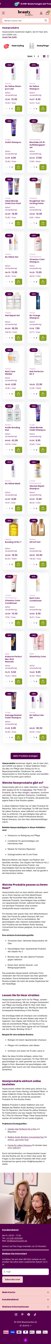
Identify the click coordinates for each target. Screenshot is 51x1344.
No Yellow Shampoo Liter (13, 87)
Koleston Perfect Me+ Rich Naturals (13, 659)
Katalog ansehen (3, 13)
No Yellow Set (11, 257)
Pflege (45, 787)
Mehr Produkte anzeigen (25, 756)
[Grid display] (44, 56)
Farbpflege (27, 790)
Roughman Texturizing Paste (37, 202)
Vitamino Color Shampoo (37, 260)
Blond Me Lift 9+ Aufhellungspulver (38, 145)
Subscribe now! (12, 1279)
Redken (8, 425)
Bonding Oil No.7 (13, 542)
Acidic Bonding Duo (12, 428)
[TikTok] (35, 1314)
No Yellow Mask (12, 483)
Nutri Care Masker (10, 372)
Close (25, 1292)
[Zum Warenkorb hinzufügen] (18, 109)
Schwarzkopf (35, 139)
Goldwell (33, 198)
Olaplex (8, 313)
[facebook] (28, 1314)
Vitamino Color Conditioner (12, 601)
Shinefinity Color (38, 656)
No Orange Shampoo (35, 316)
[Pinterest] (22, 1314)
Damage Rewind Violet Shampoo (13, 716)
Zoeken (46, 20)
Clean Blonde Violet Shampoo (38, 428)
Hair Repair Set (12, 315)
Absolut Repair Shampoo (37, 487)
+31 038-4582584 (14, 1238)
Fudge (7, 139)
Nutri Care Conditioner (36, 599)
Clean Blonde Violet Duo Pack (13, 202)
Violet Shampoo (13, 142)
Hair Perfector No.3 (37, 372)
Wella (7, 654)
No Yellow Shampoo (34, 87)
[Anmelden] (41, 13)
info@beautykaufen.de (17, 1241)
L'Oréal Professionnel (35, 255)
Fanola (8, 83)
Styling (10, 790)
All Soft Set (35, 542)
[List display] (48, 56)
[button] (12, 109)
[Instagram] (16, 1314)
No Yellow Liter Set (37, 716)
